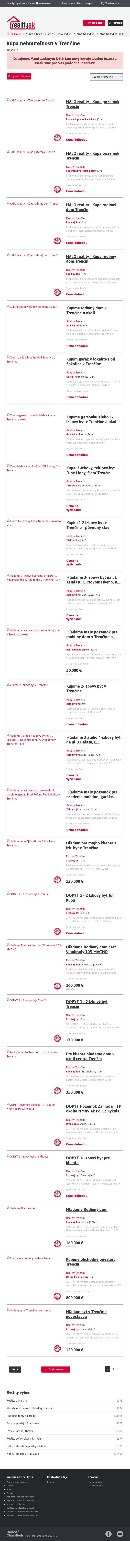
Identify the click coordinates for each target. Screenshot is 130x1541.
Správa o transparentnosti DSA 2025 (23, 1515)
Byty (50, 33)
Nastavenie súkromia (16, 1504)
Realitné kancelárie (71, 3)
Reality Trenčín (75, 115)
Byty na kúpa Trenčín (75, 448)
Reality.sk (15, 33)
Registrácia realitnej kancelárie (20, 1497)
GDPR (9, 1489)
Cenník (10, 1493)
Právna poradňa (95, 1482)
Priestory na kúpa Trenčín (77, 1291)
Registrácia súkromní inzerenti (20, 1500)
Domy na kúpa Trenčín (76, 236)
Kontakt (50, 1482)
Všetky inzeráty (34, 33)
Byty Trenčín (64, 33)
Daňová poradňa (95, 1485)
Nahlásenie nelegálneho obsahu (21, 1508)
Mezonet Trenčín (85, 33)
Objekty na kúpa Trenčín (77, 391)
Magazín (89, 3)
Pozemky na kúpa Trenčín (77, 133)
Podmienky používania (17, 1482)
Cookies (10, 1485)
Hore (15, 1369)
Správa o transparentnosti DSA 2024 (23, 1511)
